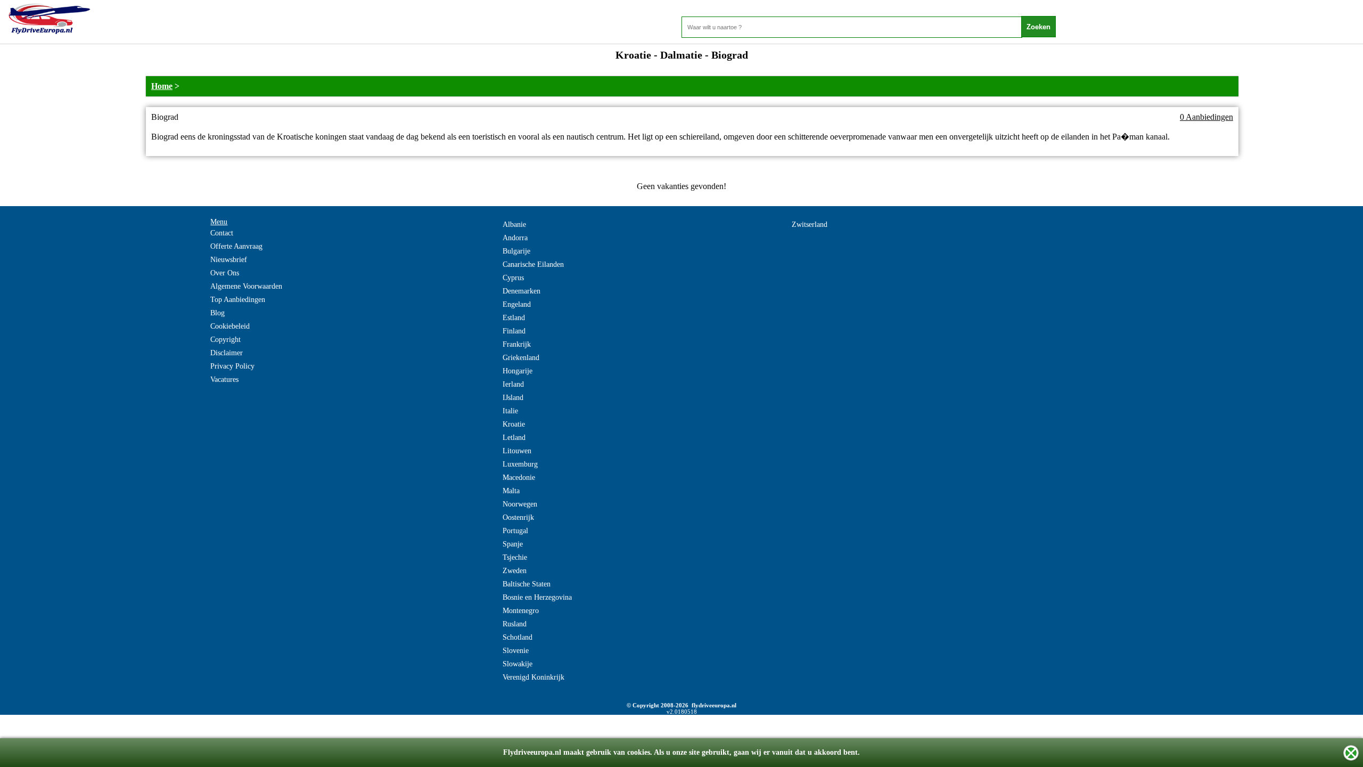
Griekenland (521, 358)
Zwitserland (809, 225)
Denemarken (521, 291)
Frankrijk (517, 344)
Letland (514, 438)
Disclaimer (226, 353)
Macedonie (519, 478)
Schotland (517, 637)
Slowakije (517, 664)
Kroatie (514, 424)
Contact (221, 233)
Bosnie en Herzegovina (537, 597)
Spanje (513, 544)
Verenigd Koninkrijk (533, 677)
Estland (514, 318)
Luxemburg (520, 464)
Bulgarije (516, 251)
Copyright (225, 340)
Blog (217, 313)
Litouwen (517, 451)
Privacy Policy (232, 366)
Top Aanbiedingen (237, 300)
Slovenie (516, 651)
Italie (510, 411)
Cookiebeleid (230, 326)
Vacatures (224, 380)
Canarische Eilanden (533, 264)
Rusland (515, 624)
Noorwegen (520, 504)
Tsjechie (515, 557)
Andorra (515, 238)
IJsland (513, 398)
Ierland (513, 384)
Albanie (514, 225)
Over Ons (224, 273)
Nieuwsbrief (228, 260)
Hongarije (517, 371)
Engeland (517, 304)
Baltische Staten (527, 584)
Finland (514, 331)
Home (162, 86)
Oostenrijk (518, 517)
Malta (511, 491)
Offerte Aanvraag (236, 246)
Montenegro (521, 611)
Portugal (515, 531)
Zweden (515, 571)
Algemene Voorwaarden (246, 286)
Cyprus (513, 278)
